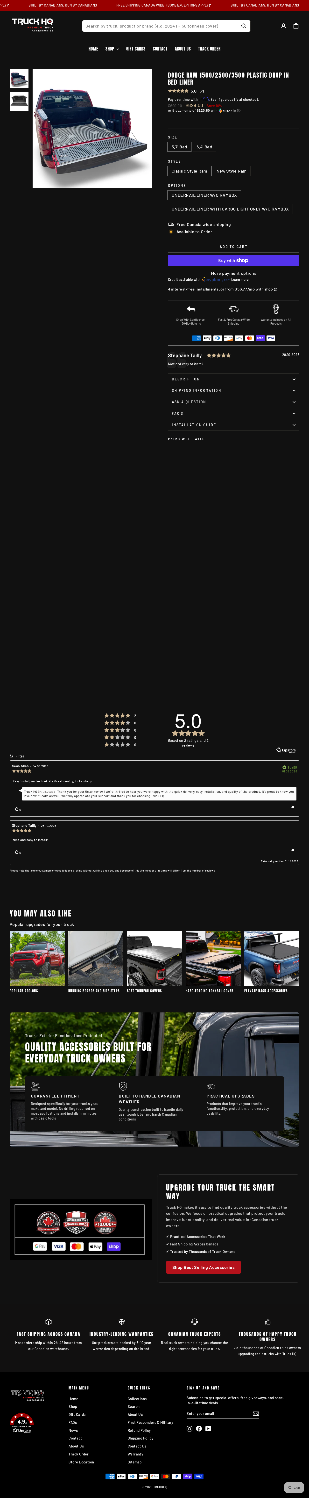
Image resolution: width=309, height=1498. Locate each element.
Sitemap (135, 1462)
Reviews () (186, 91)
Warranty (135, 1454)
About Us (183, 49)
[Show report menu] (293, 807)
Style (174, 161)
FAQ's (177, 413)
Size (172, 137)
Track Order (209, 49)
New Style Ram (232, 171)
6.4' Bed (204, 146)
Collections (137, 1398)
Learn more (240, 279)
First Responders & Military (150, 1422)
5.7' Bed (179, 146)
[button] (233, 111)
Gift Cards (136, 49)
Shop (110, 49)
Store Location (81, 1462)
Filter (19, 756)
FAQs (73, 1422)
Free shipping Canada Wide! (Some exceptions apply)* (152, 5)
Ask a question (189, 402)
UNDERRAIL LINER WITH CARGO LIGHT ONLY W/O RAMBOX (230, 208)
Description (186, 379)
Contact (160, 49)
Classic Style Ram (189, 171)
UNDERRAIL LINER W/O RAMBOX (204, 195)
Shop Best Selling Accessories (203, 1267)
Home (93, 49)
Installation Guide (194, 425)
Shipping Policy (141, 1438)
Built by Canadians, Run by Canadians (51, 5)
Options (177, 185)
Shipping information (196, 390)
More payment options (233, 273)
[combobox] (166, 26)
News (73, 1430)
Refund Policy (139, 1430)
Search (134, 1406)
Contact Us (137, 1446)
